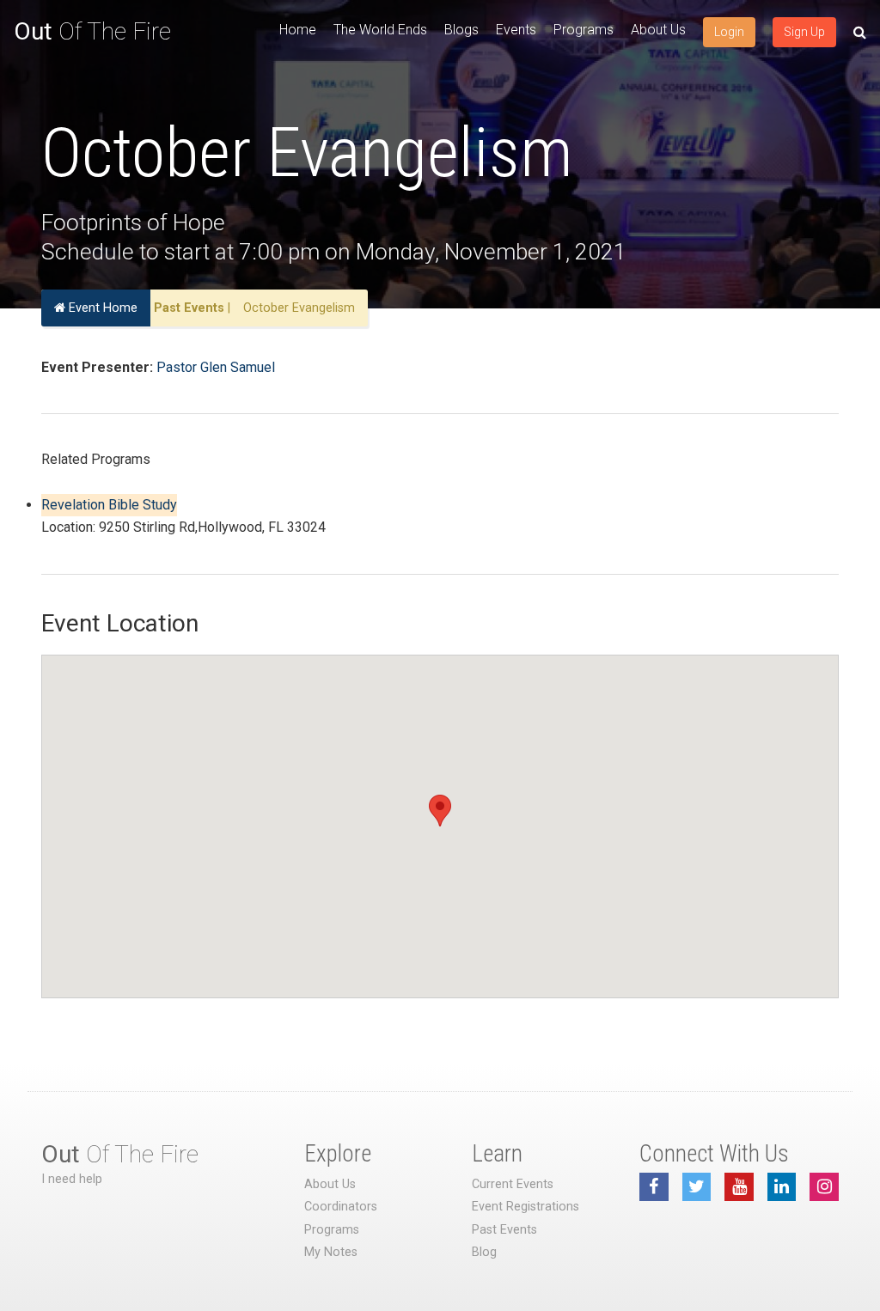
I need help (71, 1179)
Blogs (461, 29)
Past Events (189, 308)
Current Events (512, 1184)
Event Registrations (525, 1206)
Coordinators (340, 1206)
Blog (484, 1252)
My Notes (331, 1252)
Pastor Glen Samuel (215, 367)
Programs (583, 29)
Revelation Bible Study (109, 505)
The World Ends (380, 29)
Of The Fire (92, 31)
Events (516, 29)
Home (297, 29)
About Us (658, 29)
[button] (440, 810)
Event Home (101, 308)
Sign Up (804, 32)
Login (729, 32)
